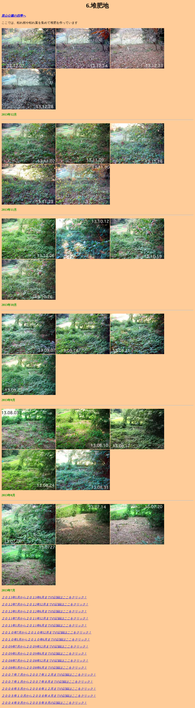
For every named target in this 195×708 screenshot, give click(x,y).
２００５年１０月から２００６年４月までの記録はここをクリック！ (49, 695)
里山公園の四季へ (14, 15)
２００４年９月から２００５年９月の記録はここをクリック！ (44, 702)
